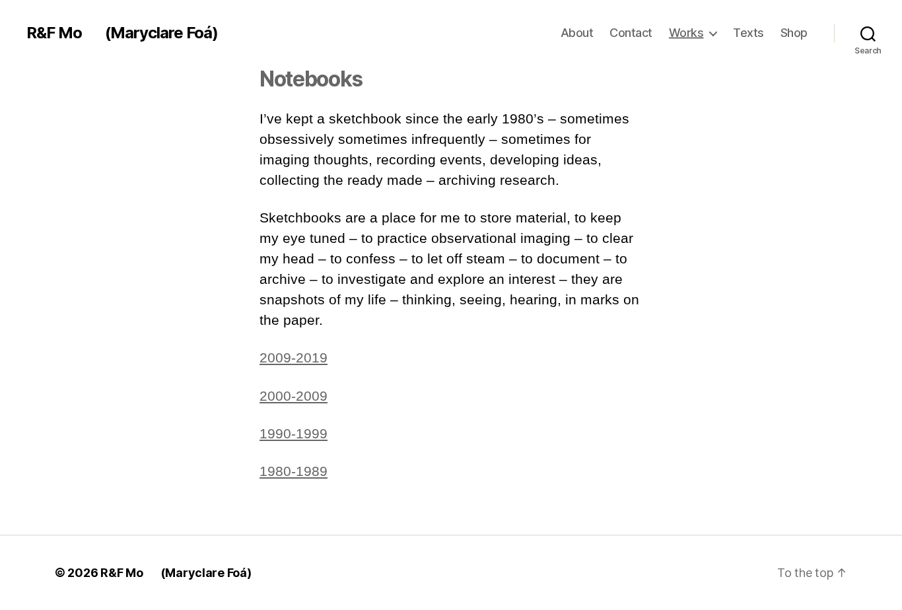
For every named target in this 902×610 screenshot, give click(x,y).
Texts (748, 33)
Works (686, 33)
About (577, 33)
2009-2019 (294, 357)
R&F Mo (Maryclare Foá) (122, 33)
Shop (794, 33)
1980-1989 (294, 471)
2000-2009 (294, 395)
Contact (630, 33)
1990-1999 (294, 433)
